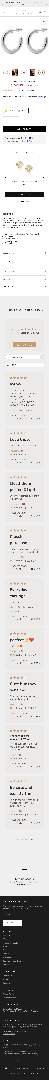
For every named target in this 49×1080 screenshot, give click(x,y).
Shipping (6, 983)
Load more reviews (24, 839)
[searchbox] (22, 357)
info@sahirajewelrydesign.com (15, 1031)
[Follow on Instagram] (11, 1061)
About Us (6, 935)
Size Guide (7, 965)
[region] (24, 875)
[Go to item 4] (32, 72)
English (38, 1068)
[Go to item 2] (15, 72)
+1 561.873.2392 (9, 1033)
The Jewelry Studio (10, 943)
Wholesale (7, 957)
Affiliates (6, 939)
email (24, 1027)
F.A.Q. (5, 987)
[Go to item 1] (6, 72)
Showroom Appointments (13, 961)
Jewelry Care (8, 990)
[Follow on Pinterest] (18, 1061)
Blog (4, 950)
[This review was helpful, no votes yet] (32, 418)
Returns (6, 979)
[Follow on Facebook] (4, 1061)
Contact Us (7, 976)
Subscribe (12, 923)
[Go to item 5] (41, 72)
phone (34, 1027)
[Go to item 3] (24, 72)
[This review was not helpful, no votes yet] (37, 418)
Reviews (6, 946)
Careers (6, 954)
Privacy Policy (8, 994)
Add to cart (24, 129)
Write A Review (24, 345)
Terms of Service (9, 998)
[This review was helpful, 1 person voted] (32, 716)
